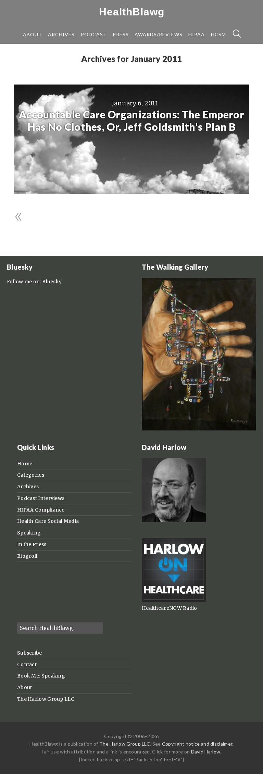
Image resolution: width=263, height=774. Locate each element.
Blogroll (27, 556)
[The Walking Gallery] (199, 429)
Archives (28, 486)
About (24, 687)
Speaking (29, 533)
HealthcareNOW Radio (169, 608)
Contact (27, 664)
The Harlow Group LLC (45, 699)
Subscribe (29, 653)
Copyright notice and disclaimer (197, 744)
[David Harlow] (174, 520)
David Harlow (206, 751)
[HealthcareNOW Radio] (174, 600)
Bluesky (52, 282)
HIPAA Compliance (41, 510)
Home (24, 464)
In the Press (32, 544)
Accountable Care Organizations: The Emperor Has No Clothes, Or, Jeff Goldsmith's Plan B (131, 120)
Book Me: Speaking (41, 676)
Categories (30, 475)
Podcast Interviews (40, 498)
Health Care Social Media (48, 521)
